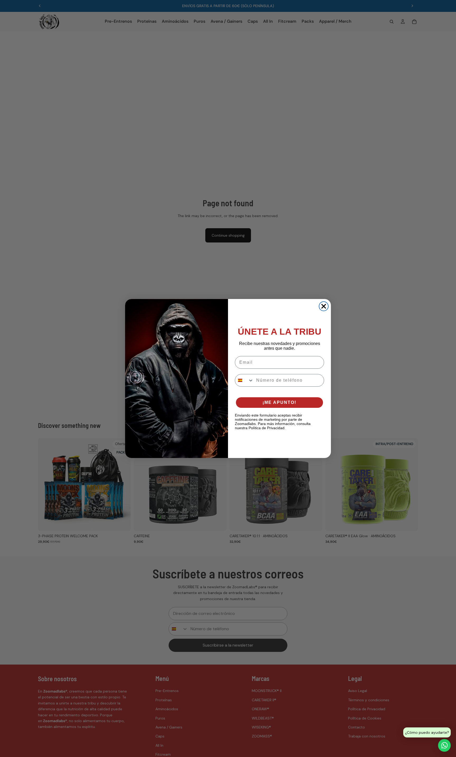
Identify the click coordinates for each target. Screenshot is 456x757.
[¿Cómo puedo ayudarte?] (444, 745)
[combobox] (244, 380)
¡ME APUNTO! (279, 402)
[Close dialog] (323, 306)
